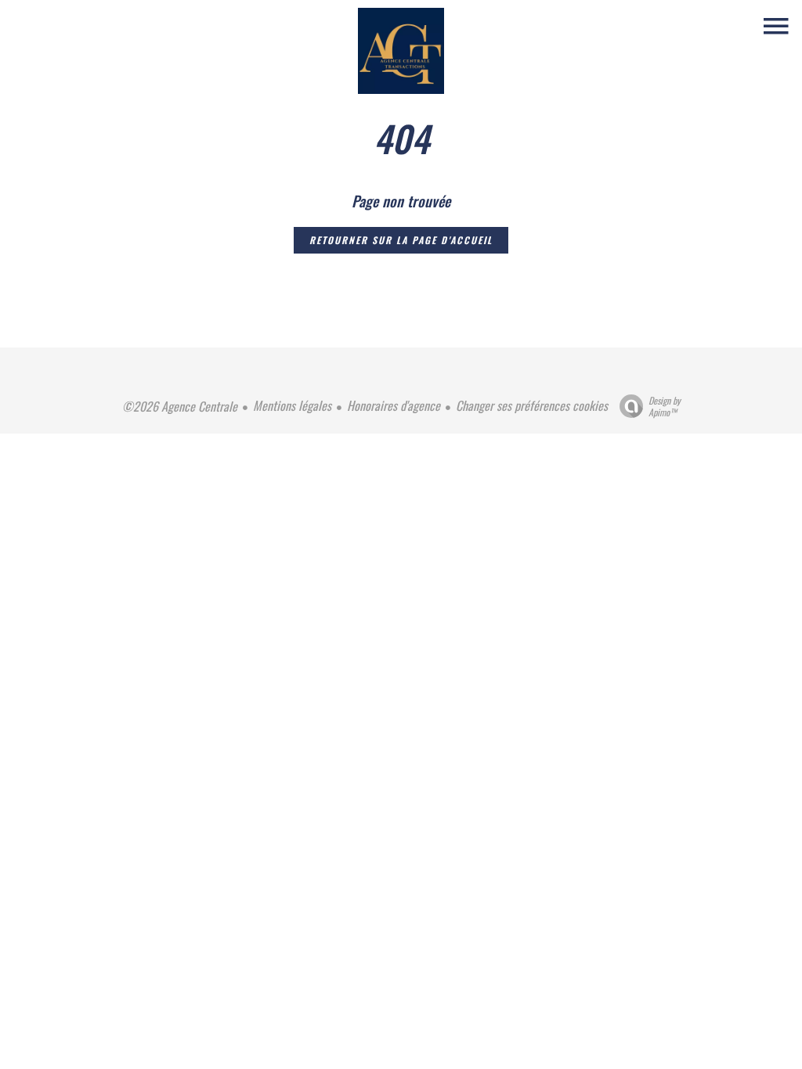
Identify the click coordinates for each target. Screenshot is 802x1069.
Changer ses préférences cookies (532, 405)
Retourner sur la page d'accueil (401, 240)
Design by (664, 406)
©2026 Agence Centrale (179, 406)
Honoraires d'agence (393, 405)
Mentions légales (292, 405)
